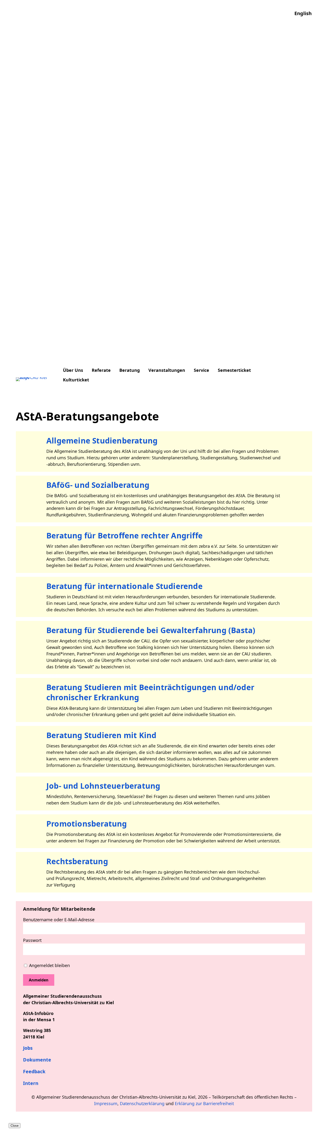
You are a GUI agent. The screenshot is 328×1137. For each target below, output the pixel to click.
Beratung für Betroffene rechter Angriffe (124, 535)
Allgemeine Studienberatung (102, 440)
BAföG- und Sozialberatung (97, 485)
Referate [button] (101, 370)
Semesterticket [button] (234, 370)
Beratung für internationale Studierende (124, 586)
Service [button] (201, 370)
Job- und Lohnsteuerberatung (103, 786)
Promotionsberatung (86, 823)
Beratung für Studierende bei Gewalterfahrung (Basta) (150, 630)
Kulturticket (76, 380)
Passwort (32, 940)
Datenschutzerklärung (142, 1103)
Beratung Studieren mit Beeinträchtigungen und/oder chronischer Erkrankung (150, 692)
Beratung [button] (129, 370)
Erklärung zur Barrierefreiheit (204, 1103)
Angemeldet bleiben (49, 965)
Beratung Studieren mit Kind (101, 735)
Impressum (105, 1103)
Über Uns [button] (73, 370)
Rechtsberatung (77, 861)
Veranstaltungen (166, 370)
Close (14, 1125)
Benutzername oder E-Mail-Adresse (58, 919)
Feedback (34, 1071)
